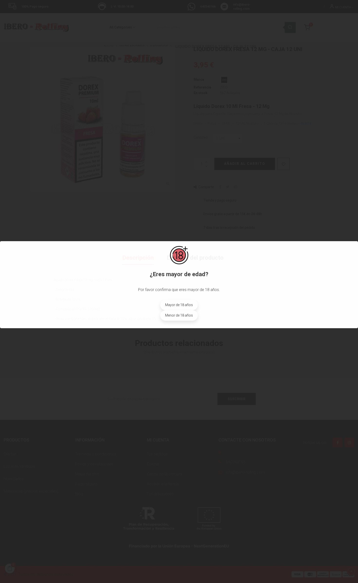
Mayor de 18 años (179, 305)
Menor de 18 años (179, 315)
